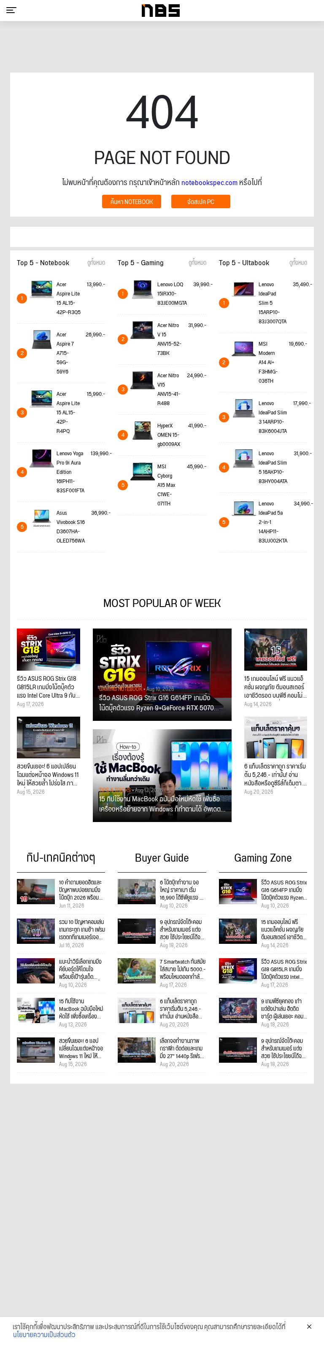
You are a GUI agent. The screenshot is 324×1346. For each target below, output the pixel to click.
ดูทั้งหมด (96, 263)
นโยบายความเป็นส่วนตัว (44, 1335)
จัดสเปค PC (200, 202)
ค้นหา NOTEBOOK (132, 202)
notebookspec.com (209, 182)
